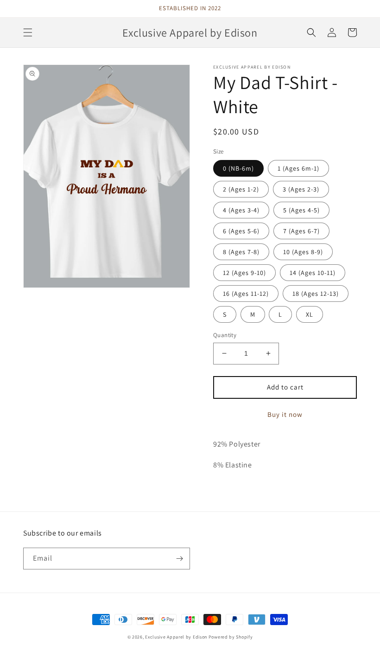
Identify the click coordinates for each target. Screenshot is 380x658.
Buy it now (285, 414)
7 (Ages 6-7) (301, 231)
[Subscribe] (179, 558)
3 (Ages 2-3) (301, 189)
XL (309, 314)
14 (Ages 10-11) (313, 272)
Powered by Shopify (231, 637)
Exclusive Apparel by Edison (176, 637)
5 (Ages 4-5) (301, 210)
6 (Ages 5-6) (241, 231)
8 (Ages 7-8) (241, 252)
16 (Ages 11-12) (246, 293)
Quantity (224, 335)
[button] (28, 32)
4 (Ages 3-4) (241, 210)
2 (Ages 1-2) (241, 189)
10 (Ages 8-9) (303, 252)
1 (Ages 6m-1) (298, 168)
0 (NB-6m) (238, 168)
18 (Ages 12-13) (315, 293)
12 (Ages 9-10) (244, 272)
